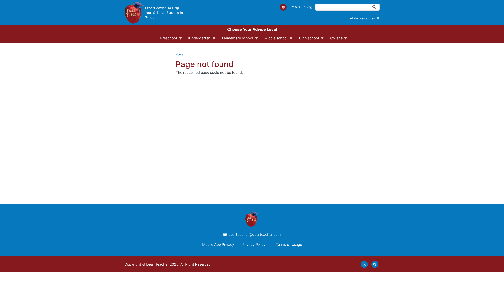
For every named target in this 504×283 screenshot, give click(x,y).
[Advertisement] (311, 122)
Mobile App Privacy (218, 245)
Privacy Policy (253, 245)
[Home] (134, 13)
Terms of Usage (289, 245)
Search (374, 7)
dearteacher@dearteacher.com (254, 235)
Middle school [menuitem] (274, 39)
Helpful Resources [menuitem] (360, 19)
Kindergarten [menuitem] (197, 39)
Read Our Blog (301, 7)
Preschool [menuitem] (167, 39)
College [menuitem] (335, 39)
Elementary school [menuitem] (236, 39)
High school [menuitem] (307, 39)
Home (179, 54)
